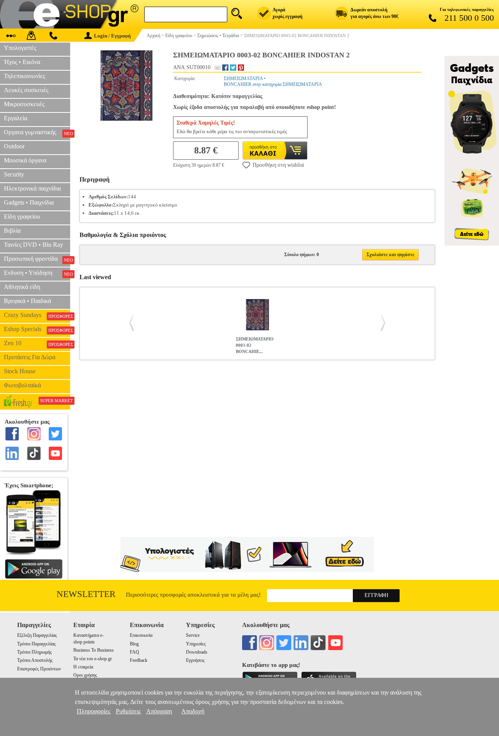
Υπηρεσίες (196, 644)
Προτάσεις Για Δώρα (29, 357)
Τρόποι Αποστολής (35, 660)
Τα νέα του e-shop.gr (92, 658)
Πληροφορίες (93, 711)
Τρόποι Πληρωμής (34, 652)
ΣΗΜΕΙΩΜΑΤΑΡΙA (243, 78)
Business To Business (93, 650)
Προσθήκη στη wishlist (278, 165)
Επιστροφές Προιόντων (39, 669)
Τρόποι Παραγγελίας (36, 644)
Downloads (196, 652)
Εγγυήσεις (195, 660)
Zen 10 (37, 343)
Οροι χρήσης (85, 675)
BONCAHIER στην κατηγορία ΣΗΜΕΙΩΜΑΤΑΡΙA (273, 84)
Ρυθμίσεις (128, 711)
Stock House (19, 371)
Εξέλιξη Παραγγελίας (37, 635)
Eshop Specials (37, 329)
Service (193, 635)
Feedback (138, 660)
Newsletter (86, 594)
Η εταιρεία (83, 667)
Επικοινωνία (141, 635)
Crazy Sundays (37, 315)
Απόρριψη (159, 711)
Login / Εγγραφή (112, 36)
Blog (134, 644)
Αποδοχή (192, 711)
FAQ (134, 652)
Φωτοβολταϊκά (22, 385)
